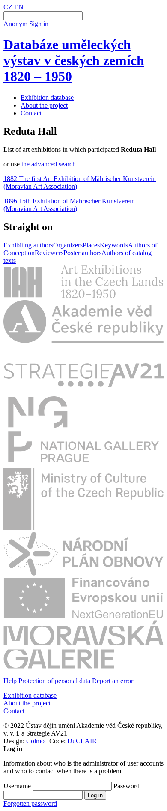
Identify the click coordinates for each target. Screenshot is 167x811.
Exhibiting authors (28, 245)
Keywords (114, 245)
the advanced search (48, 164)
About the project (44, 105)
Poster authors (82, 252)
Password (126, 786)
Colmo (35, 741)
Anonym (15, 23)
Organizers (68, 245)
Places (91, 245)
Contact (31, 113)
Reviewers (49, 252)
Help (10, 680)
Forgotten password (30, 803)
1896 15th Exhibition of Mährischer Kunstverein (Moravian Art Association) (69, 204)
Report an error (112, 680)
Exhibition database (47, 97)
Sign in (38, 23)
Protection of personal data (54, 680)
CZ (7, 7)
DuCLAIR (82, 741)
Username (17, 786)
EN (19, 7)
